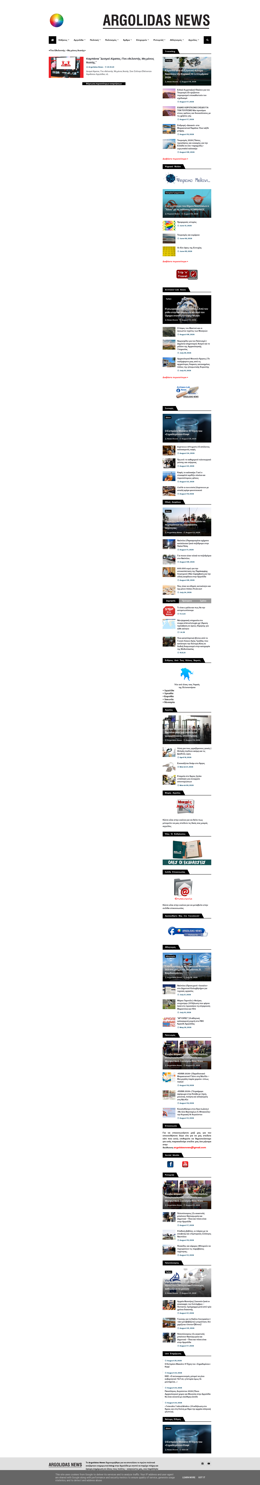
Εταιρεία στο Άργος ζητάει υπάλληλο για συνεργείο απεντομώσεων (189, 779)
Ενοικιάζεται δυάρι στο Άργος (191, 763)
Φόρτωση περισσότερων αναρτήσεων (104, 83)
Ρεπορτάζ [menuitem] (158, 40)
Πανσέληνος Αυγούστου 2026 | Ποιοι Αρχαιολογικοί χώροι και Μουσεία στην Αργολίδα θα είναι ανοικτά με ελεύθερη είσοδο (187, 1394)
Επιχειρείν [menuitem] (141, 40)
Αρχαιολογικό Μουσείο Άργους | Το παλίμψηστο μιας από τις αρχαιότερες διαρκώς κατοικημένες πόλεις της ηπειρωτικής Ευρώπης (193, 362)
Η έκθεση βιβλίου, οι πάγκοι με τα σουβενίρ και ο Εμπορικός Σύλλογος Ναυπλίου (194, 1234)
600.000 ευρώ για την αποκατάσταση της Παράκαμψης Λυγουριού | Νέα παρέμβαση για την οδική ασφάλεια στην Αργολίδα (194, 572)
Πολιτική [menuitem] (94, 40)
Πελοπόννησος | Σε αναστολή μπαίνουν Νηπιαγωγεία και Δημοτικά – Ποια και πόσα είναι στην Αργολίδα (191, 1217)
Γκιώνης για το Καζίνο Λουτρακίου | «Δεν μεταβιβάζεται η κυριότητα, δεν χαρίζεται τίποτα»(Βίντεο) (194, 1322)
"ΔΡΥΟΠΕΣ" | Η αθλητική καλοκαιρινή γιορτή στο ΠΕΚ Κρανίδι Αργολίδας (190, 1021)
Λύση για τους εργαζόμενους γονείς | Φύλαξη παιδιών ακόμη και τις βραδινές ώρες (194, 751)
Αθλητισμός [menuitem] (176, 40)
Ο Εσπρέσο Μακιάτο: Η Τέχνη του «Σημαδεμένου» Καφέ (183, 432)
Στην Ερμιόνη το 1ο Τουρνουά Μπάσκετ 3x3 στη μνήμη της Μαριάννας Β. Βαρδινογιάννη (187, 970)
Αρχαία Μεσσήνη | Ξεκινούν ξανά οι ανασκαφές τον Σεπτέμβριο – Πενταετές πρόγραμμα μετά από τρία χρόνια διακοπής (194, 1305)
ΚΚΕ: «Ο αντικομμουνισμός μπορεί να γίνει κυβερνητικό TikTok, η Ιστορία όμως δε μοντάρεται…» (184, 1379)
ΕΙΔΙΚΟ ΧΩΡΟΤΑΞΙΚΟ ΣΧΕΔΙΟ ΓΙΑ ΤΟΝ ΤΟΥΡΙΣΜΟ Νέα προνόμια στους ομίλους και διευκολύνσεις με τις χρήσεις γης (194, 111)
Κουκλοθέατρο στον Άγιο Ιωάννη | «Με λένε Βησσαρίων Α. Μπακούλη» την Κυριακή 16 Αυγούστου (193, 1112)
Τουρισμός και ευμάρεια (188, 235)
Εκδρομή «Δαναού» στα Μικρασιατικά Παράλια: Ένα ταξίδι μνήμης (193, 128)
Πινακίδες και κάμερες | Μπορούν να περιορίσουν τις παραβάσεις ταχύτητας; (185, 525)
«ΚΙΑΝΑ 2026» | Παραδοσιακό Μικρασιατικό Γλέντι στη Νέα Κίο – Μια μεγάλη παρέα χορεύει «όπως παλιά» (193, 1077)
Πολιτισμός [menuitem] (111, 40)
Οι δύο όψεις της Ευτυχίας (189, 247)
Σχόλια (203, 600)
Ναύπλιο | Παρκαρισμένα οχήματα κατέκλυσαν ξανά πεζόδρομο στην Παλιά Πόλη (193, 543)
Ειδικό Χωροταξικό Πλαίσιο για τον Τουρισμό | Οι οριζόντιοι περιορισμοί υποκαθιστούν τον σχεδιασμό (193, 94)
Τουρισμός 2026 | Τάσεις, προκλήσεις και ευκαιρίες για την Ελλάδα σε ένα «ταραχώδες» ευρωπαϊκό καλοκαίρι (192, 144)
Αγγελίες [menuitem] (192, 40)
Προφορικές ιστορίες (187, 222)
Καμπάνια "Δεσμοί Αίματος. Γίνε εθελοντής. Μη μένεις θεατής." (120, 60)
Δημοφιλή (170, 600)
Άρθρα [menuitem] (126, 40)
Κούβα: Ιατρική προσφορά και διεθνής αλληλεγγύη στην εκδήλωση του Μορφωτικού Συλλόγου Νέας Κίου (186, 1058)
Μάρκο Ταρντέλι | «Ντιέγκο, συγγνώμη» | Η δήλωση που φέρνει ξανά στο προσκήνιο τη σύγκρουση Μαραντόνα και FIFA (193, 1004)
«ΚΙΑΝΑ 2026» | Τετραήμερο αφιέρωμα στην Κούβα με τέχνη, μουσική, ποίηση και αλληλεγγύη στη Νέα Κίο (192, 1095)
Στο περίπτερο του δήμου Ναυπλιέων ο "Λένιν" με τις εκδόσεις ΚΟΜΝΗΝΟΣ (187, 208)
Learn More (188, 1477)
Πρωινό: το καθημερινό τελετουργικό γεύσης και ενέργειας (194, 461)
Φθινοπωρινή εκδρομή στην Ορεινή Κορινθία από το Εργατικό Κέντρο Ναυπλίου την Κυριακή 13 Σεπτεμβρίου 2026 (186, 72)
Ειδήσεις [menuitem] (63, 40)
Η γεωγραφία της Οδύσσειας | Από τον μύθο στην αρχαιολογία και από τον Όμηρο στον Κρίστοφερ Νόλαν (186, 312)
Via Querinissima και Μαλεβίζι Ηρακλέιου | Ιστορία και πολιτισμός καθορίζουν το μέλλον (184, 1285)
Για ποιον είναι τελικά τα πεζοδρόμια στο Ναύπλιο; (194, 557)
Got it (201, 1477)
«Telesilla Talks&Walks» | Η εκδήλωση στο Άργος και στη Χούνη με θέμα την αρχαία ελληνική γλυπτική (188, 1409)
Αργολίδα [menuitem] (79, 40)
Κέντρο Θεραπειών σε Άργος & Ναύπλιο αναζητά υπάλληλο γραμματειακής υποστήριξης (182, 732)
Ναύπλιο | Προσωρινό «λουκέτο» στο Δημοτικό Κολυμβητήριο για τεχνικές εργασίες (192, 988)
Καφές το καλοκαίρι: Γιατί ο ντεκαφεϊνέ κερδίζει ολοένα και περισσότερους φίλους (191, 475)
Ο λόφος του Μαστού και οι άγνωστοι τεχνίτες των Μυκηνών (192, 329)
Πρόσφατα (187, 600)
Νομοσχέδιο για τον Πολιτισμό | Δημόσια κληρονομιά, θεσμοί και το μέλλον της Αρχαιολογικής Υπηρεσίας (193, 345)
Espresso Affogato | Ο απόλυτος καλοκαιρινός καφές (193, 448)
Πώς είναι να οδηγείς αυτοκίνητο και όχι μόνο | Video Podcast (194, 587)
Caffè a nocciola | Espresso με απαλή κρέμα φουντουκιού (193, 489)
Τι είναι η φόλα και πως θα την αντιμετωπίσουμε (191, 609)
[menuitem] (52, 40)
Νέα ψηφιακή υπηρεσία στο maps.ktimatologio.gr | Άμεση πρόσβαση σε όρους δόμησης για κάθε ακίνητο (193, 624)
